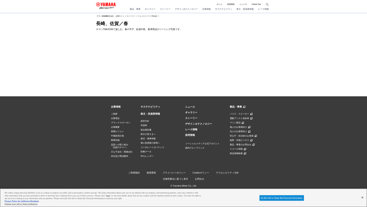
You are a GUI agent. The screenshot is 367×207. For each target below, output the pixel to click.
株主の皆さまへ (148, 134)
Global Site (256, 4)
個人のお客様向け (238, 127)
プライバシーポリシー (174, 172)
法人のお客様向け (238, 131)
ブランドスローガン (120, 122)
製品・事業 (135, 9)
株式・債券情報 (148, 138)
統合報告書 (146, 130)
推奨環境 (151, 172)
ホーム (219, 4)
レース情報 (263, 9)
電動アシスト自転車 (239, 118)
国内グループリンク (195, 148)
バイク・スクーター (239, 114)
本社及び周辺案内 (119, 156)
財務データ (146, 151)
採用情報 (231, 4)
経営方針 (145, 121)
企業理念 (115, 118)
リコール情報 (236, 149)
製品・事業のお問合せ (240, 144)
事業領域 (115, 140)
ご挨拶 (114, 114)
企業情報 (206, 9)
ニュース (243, 4)
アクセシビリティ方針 (227, 172)
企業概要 (115, 127)
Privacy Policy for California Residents (22, 201)
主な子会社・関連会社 (121, 152)
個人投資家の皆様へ (150, 143)
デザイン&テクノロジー (186, 9)
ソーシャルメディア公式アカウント (202, 143)
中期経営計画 (117, 136)
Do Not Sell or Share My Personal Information (281, 198)
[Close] (362, 197)
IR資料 (144, 125)
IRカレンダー (147, 156)
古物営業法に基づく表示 (175, 179)
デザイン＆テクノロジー (198, 123)
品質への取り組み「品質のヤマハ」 (119, 146)
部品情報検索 (236, 153)
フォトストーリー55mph (147, 16)
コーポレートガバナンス (152, 147)
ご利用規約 (134, 172)
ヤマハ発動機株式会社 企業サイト (110, 16)
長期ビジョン (117, 131)
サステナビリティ (223, 9)
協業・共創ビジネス (239, 140)
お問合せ (199, 179)
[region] (183, 198)
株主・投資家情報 (245, 9)
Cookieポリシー (201, 172)
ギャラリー (150, 9)
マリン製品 (235, 122)
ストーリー (165, 9)
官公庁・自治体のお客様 (241, 136)
